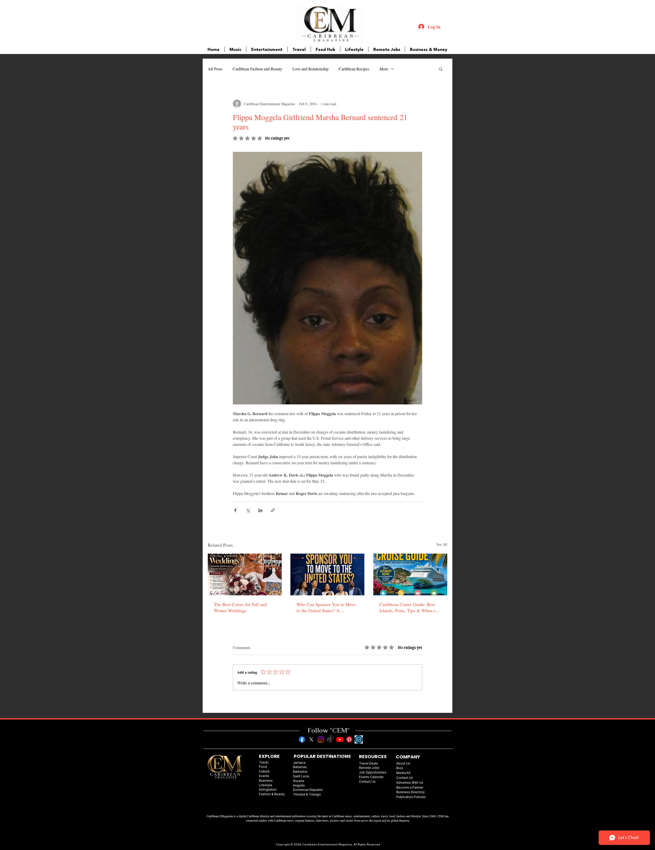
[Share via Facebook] (235, 510)
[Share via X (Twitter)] (247, 510)
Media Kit (403, 773)
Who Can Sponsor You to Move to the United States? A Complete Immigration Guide (326, 607)
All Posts (215, 68)
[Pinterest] (349, 739)
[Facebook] (302, 739)
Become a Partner (409, 787)
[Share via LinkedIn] (260, 510)
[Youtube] (340, 739)
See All (441, 544)
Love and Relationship (310, 68)
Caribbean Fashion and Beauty (257, 68)
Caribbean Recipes (354, 68)
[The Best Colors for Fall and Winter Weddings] (245, 574)
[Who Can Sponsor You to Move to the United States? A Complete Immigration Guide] (327, 574)
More (383, 68)
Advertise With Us (409, 782)
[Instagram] (321, 739)
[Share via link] (272, 510)
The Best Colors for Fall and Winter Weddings (240, 607)
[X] (311, 739)
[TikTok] (330, 739)
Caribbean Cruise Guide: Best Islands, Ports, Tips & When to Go (408, 607)
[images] (359, 739)
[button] (440, 69)
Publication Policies (411, 797)
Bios (399, 768)
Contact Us (404, 778)
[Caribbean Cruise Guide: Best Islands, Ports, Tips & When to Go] (410, 574)
